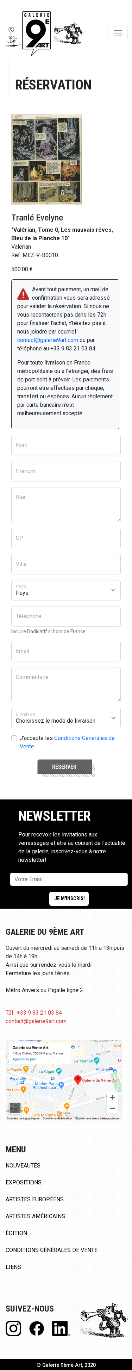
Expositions (24, 1182)
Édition (16, 1233)
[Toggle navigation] (118, 33)
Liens (13, 1267)
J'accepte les (67, 742)
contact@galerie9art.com (47, 340)
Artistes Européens (35, 1199)
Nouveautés (23, 1165)
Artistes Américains (35, 1216)
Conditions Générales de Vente (52, 1250)
